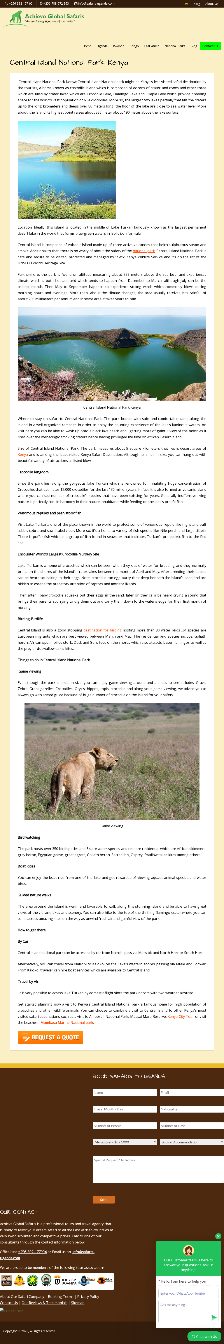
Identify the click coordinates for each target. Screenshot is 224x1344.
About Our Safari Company (22, 1296)
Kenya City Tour (181, 1016)
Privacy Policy (88, 1296)
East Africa (151, 46)
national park (144, 250)
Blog (196, 4)
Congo (134, 46)
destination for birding (103, 630)
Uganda (102, 46)
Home (87, 46)
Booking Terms (61, 1296)
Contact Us (210, 46)
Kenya (23, 454)
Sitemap (77, 1302)
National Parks (174, 46)
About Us (212, 4)
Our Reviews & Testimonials (44, 1302)
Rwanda (118, 46)
